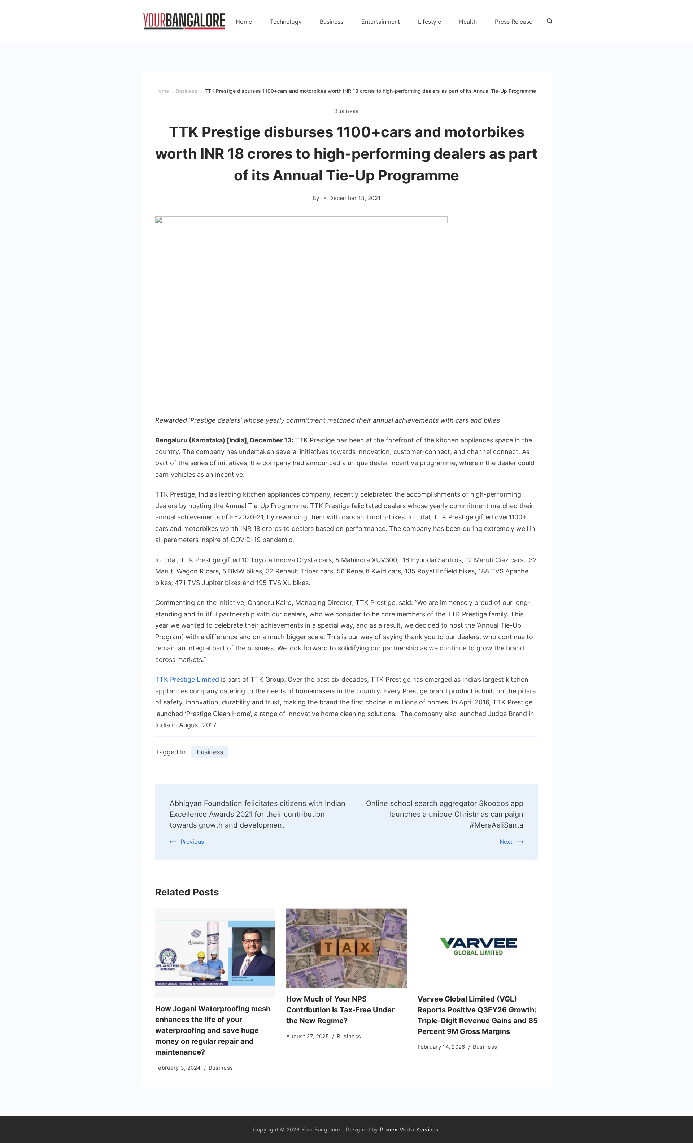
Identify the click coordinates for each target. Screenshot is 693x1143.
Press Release (513, 21)
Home (244, 21)
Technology (286, 21)
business (210, 752)
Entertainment (380, 21)
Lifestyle (429, 21)
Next (506, 841)
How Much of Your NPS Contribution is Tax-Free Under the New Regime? (340, 1010)
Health (468, 21)
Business (331, 21)
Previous (192, 841)
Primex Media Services (409, 1129)
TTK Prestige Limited (187, 679)
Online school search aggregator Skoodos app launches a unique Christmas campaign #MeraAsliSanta (444, 814)
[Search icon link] (547, 22)
